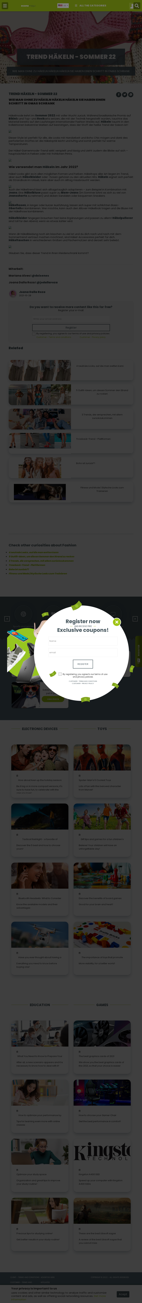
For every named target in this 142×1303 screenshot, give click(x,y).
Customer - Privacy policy (83, 683)
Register (83, 664)
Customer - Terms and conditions (83, 681)
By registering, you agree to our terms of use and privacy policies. (85, 675)
